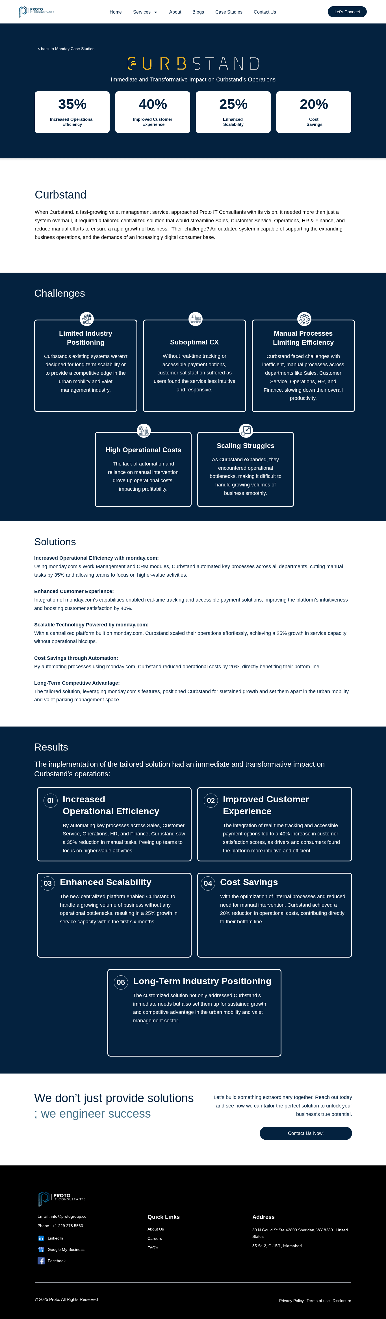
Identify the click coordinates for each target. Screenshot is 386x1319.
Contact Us (265, 12)
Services (142, 12)
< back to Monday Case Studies (66, 48)
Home (116, 12)
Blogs (198, 12)
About (175, 12)
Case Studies (228, 12)
